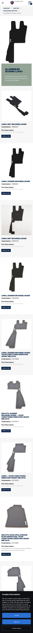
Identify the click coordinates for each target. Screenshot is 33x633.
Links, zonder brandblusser (15, 181)
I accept (16, 615)
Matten (16, 8)
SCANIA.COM (18, 1)
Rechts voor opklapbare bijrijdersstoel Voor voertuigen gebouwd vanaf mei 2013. (15, 537)
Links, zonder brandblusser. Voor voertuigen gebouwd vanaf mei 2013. (15, 354)
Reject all (16, 622)
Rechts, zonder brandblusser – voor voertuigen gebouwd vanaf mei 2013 (15, 416)
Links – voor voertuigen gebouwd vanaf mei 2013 (13, 477)
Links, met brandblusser (14, 124)
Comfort (6, 8)
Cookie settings (16, 628)
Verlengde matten (10, 11)
